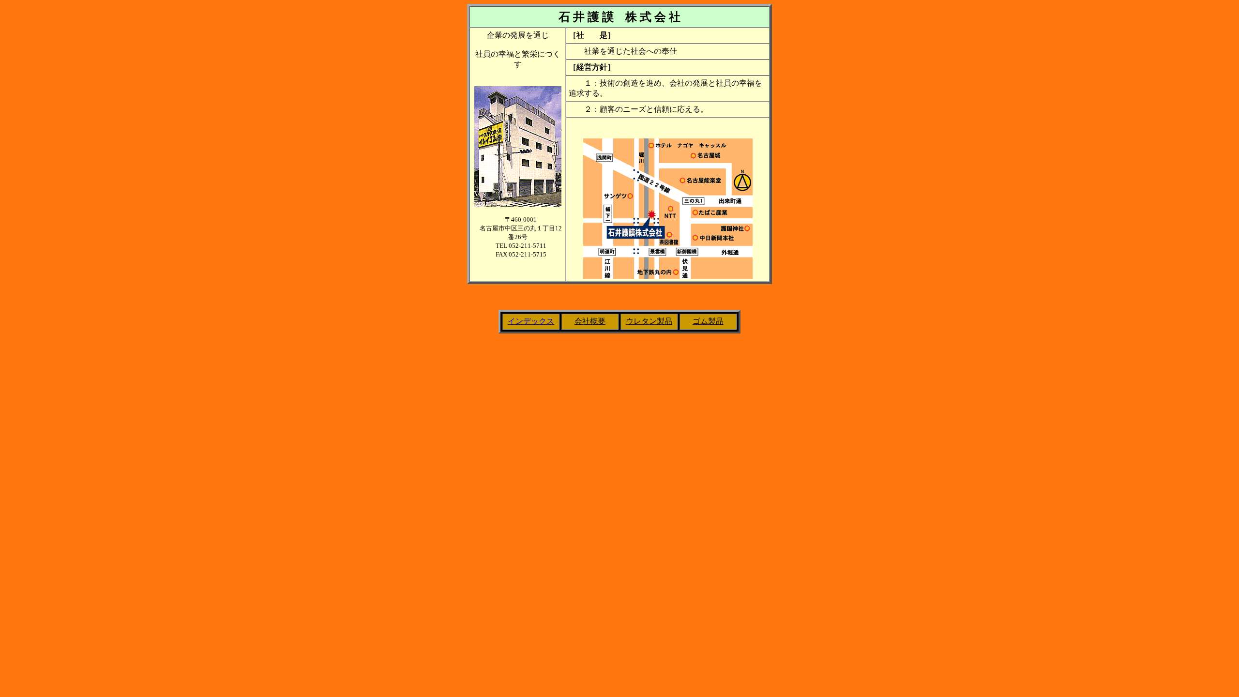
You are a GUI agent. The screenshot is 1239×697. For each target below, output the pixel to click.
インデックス (531, 321)
